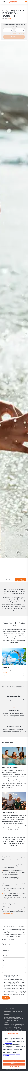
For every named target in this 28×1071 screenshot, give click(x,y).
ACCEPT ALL (14, 1061)
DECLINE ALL (14, 1063)
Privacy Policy (8, 1043)
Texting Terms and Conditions (11, 991)
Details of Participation (8, 913)
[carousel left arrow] (3, 674)
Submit (6, 997)
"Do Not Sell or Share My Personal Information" (11, 1054)
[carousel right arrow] (24, 674)
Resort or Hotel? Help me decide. (17, 33)
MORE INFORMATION (14, 1066)
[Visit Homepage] (11, 1)
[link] (21, 2)
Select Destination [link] (20, 579)
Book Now (14, 37)
